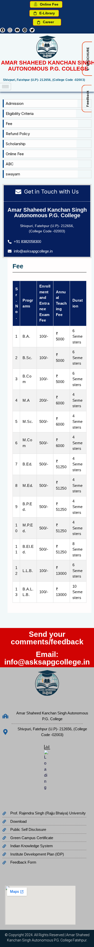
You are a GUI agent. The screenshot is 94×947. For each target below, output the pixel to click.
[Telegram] (24, 30)
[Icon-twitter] (32, 30)
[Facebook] (2, 30)
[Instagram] (10, 30)
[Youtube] (17, 30)
